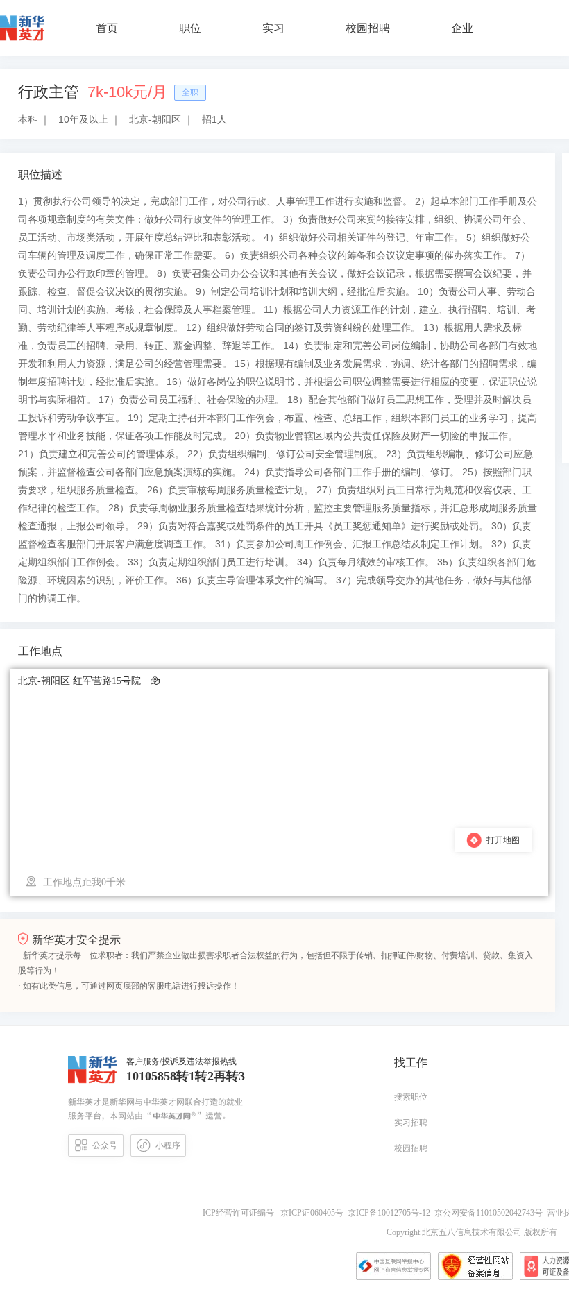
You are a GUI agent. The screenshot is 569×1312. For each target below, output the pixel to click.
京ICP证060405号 (313, 1213)
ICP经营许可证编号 (240, 1213)
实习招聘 (410, 1122)
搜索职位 (410, 1097)
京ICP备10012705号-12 (391, 1213)
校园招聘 (410, 1148)
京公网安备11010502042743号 (490, 1213)
